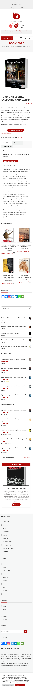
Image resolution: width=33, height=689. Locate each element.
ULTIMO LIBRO (8, 457)
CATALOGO (5, 525)
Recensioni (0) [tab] (7, 146)
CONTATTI (5, 552)
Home (3, 46)
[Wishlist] (10, 26)
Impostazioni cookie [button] (8, 685)
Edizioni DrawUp (16, 21)
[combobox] (16, 307)
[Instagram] (9, 296)
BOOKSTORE (6, 521)
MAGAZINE (5, 538)
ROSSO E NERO (6, 570)
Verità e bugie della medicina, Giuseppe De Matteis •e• (8, 246)
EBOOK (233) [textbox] (16, 308)
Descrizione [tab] (6, 143)
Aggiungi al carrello (14, 130)
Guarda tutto (27, 457)
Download (5, 613)
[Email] (22, 296)
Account (5, 606)
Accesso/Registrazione (13, 8)
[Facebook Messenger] (6, 296)
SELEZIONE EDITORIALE (8, 542)
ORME (4, 587)
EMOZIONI (5, 577)
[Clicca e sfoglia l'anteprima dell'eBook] (10, 161)
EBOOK (7, 46)
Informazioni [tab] (17, 143)
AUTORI (5, 535)
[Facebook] (3, 296)
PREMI (4, 594)
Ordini (4, 609)
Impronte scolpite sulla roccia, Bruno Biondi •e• (8, 277)
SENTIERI (5, 567)
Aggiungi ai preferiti (6, 133)
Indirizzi (5, 616)
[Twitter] (12, 296)
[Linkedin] (16, 296)
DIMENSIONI (6, 584)
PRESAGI (5, 574)
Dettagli (5, 619)
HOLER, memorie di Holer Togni (16, 488)
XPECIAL (5, 590)
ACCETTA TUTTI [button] (20, 685)
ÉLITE (4, 564)
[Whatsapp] (19, 296)
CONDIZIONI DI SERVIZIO (9, 548)
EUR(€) (22, 8)
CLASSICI (5, 580)
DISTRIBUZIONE (7, 545)
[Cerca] (25, 631)
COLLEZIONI (6, 531)
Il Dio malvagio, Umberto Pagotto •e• (24, 276)
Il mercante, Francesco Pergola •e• (24, 246)
